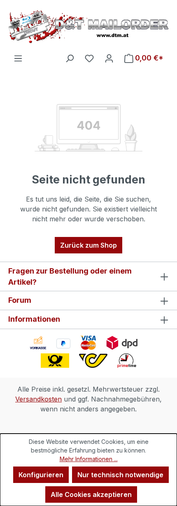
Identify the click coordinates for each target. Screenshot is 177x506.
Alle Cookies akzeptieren (91, 494)
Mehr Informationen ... (89, 458)
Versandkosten (38, 399)
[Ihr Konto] (109, 58)
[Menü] (18, 58)
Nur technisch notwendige (120, 475)
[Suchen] (69, 58)
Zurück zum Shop (88, 245)
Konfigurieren (41, 475)
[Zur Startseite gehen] (88, 26)
